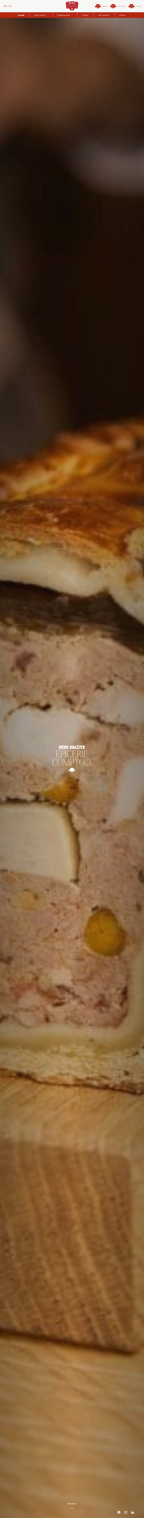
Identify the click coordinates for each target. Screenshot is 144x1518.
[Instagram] (125, 1512)
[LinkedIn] (132, 1512)
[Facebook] (119, 1512)
